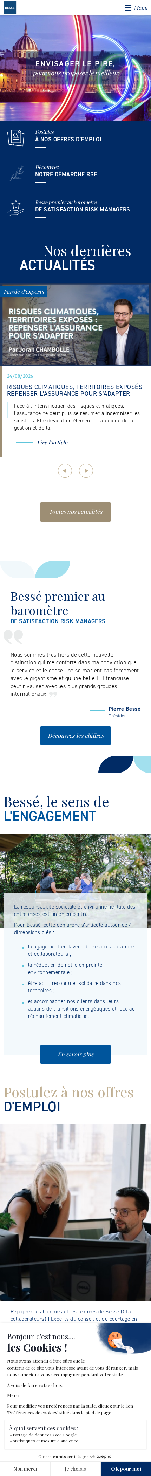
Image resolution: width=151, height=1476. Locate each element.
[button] (65, 471)
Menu (140, 8)
